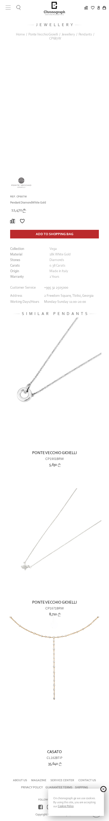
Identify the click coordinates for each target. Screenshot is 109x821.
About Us (20, 780)
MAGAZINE (38, 780)
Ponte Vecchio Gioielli (43, 34)
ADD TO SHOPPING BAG (54, 234)
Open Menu (6, 7)
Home (20, 34)
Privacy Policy (32, 787)
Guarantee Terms (58, 787)
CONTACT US (87, 780)
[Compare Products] (12, 221)
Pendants (85, 34)
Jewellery (68, 34)
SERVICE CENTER (62, 780)
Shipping (81, 787)
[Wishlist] (22, 221)
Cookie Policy (66, 806)
